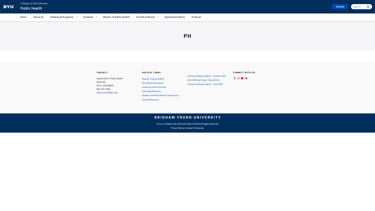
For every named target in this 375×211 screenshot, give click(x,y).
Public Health (31, 8)
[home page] (8, 6)
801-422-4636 (185, 124)
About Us (38, 17)
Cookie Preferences (195, 128)
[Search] (368, 6)
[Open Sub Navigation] (77, 17)
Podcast (196, 17)
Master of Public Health (116, 17)
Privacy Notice (177, 128)
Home (23, 17)
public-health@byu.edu (107, 92)
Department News (175, 17)
